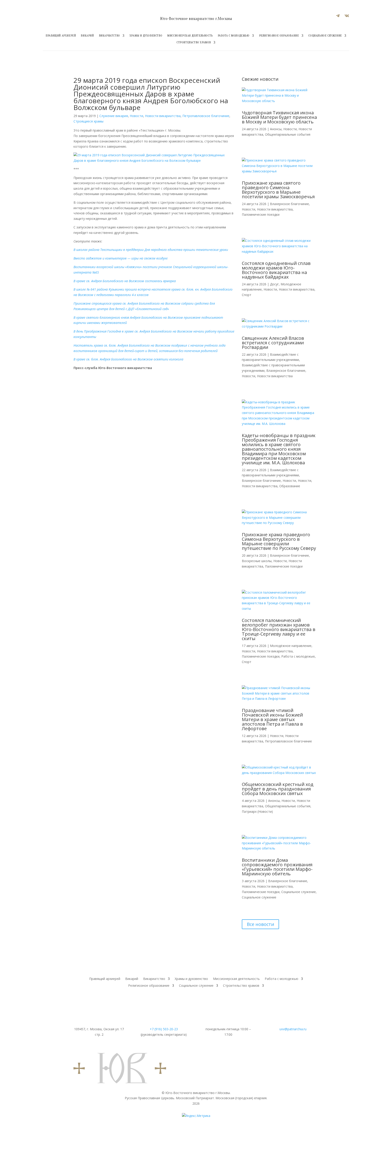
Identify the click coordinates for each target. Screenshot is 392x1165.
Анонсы (276, 129)
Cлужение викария (113, 116)
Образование (289, 486)
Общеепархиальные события (287, 134)
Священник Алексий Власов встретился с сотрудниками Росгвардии (273, 342)
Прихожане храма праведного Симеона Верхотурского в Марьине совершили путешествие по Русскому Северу (279, 541)
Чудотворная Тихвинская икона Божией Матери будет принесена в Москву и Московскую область (279, 117)
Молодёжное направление (290, 646)
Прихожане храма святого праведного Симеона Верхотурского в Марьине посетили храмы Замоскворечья (278, 190)
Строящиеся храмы (88, 121)
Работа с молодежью (234, 35)
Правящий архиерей (61, 35)
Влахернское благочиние (289, 204)
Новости (136, 116)
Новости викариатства (163, 116)
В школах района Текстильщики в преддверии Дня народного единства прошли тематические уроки (151, 249)
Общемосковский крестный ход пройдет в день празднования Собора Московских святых (277, 788)
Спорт (246, 295)
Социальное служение (325, 35)
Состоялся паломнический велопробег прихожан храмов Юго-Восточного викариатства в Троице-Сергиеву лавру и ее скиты (278, 629)
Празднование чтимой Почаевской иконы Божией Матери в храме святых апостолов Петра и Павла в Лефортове (272, 719)
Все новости (260, 924)
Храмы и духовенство (146, 35)
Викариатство (109, 35)
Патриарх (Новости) (257, 811)
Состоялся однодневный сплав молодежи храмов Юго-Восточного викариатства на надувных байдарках (276, 270)
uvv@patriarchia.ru (292, 1029)
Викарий (87, 35)
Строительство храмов (193, 42)
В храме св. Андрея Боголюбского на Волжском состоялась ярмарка (125, 281)
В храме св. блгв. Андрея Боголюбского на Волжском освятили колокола (128, 359)
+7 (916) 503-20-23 (164, 1029)
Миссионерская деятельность (190, 35)
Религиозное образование (279, 35)
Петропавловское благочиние (205, 116)
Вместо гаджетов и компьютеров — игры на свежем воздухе (121, 258)
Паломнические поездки (260, 214)
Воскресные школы (257, 561)
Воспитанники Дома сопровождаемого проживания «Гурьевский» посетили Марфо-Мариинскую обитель (277, 867)
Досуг (274, 284)
